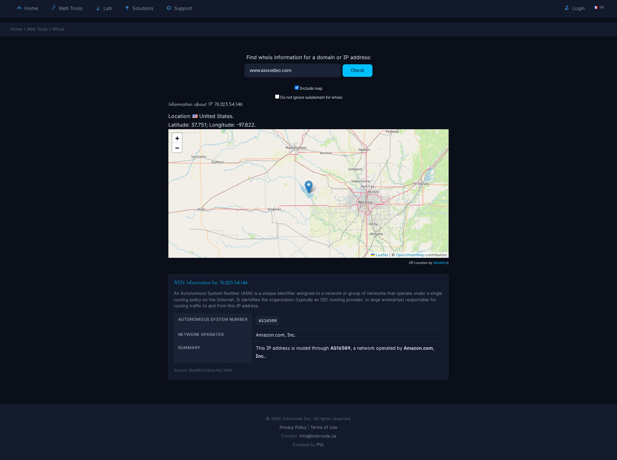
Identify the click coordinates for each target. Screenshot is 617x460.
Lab (107, 8)
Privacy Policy (293, 427)
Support (182, 8)
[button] (309, 187)
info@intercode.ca (318, 435)
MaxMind (440, 263)
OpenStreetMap (410, 254)
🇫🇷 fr (599, 7)
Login (578, 8)
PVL (320, 444)
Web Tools (70, 8)
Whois (58, 29)
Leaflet (381, 254)
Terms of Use (323, 427)
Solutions (142, 8)
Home (30, 8)
